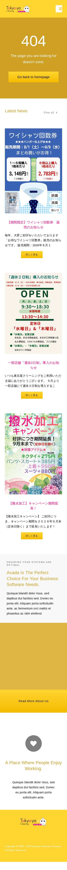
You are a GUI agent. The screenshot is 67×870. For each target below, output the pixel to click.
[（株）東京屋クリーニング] (18, 5)
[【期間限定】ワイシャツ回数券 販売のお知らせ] (33, 170)
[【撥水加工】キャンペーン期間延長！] (33, 453)
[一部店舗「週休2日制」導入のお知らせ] (33, 313)
